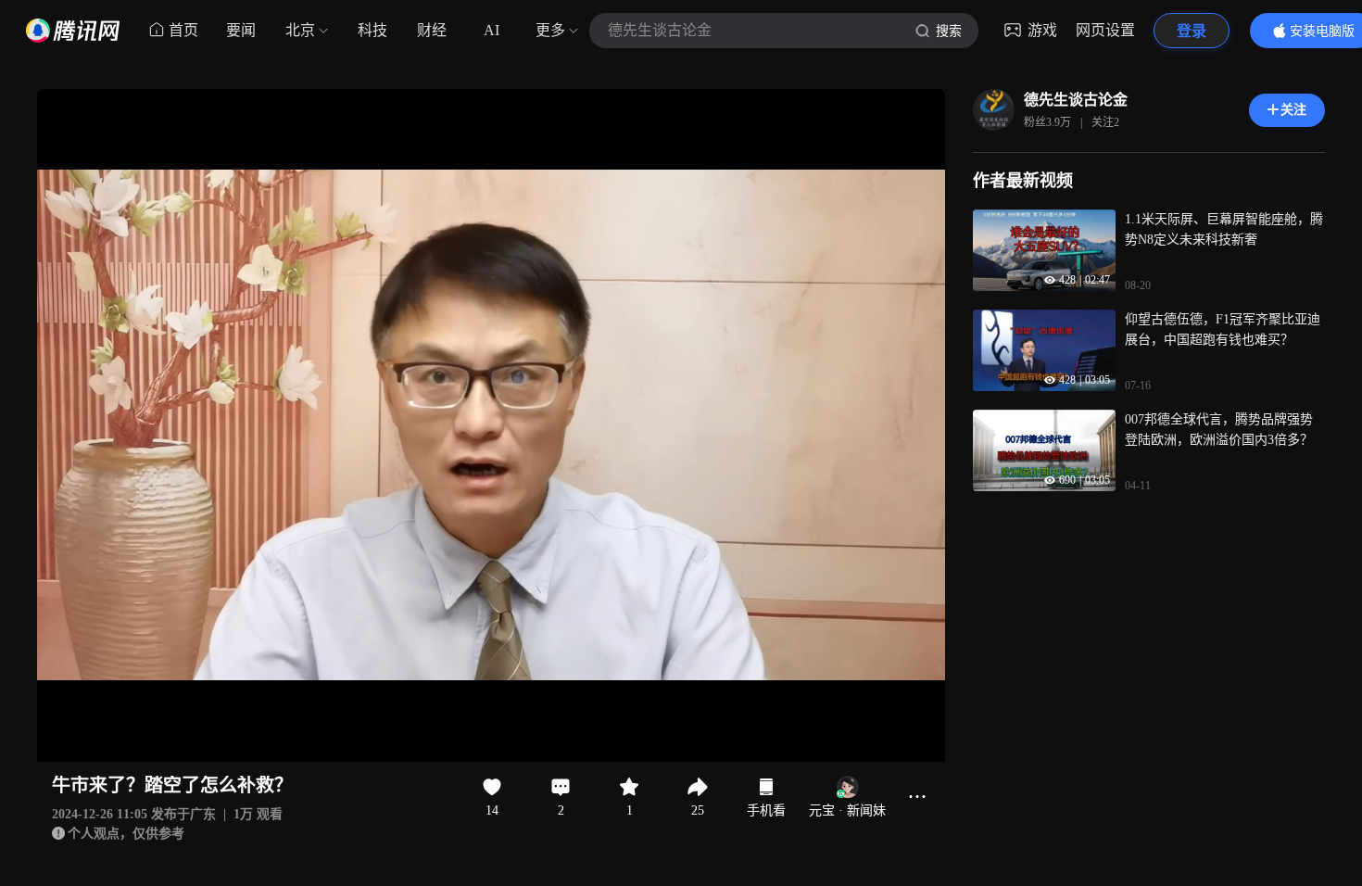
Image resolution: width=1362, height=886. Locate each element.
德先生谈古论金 (1076, 100)
